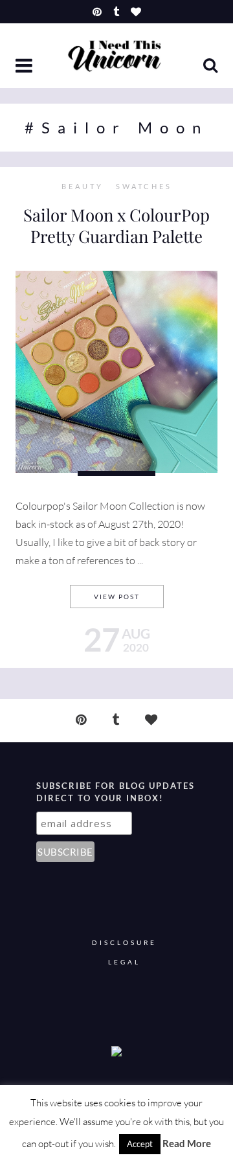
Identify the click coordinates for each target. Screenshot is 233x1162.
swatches (144, 186)
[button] (25, 67)
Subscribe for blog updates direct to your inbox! (115, 792)
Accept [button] (140, 1144)
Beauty (82, 186)
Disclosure (124, 942)
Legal (124, 962)
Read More (186, 1143)
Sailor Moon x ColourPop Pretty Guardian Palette (116, 225)
